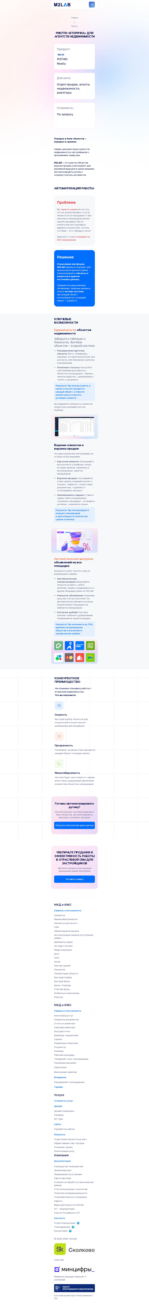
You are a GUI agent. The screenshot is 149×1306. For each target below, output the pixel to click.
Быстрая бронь (62, 981)
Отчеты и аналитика (64, 1023)
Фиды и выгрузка (63, 949)
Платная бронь (62, 989)
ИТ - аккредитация (64, 1208)
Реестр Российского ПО (67, 1212)
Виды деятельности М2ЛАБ (69, 1204)
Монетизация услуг (64, 1151)
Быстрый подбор (63, 977)
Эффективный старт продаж (69, 1143)
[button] (74, 825)
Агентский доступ (63, 1015)
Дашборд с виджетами (66, 1035)
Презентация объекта (66, 973)
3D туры (58, 1118)
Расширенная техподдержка (69, 1082)
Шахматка (59, 915)
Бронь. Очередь (62, 985)
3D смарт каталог (63, 946)
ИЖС (57, 957)
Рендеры (59, 1115)
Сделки (58, 1039)
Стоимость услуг (63, 1100)
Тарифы (58, 1087)
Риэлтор (58, 997)
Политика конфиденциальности (70, 1193)
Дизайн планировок (64, 1111)
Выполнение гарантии (65, 1072)
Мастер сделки (62, 965)
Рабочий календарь (64, 1055)
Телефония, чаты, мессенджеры (71, 1059)
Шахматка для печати (65, 923)
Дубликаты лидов (63, 942)
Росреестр (60, 1047)
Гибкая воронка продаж (66, 931)
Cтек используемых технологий (70, 1189)
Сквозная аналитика (64, 1027)
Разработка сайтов (64, 1129)
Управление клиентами (66, 1043)
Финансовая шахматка (65, 919)
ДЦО (56, 953)
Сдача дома (60, 1067)
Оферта (58, 1201)
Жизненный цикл (62, 1170)
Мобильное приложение (66, 993)
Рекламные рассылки (65, 1062)
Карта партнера (62, 1178)
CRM (56, 927)
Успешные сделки (63, 1147)
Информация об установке (68, 1174)
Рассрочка (59, 969)
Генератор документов (66, 1019)
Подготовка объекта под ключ (70, 1139)
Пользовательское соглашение (70, 1197)
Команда (58, 1051)
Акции (57, 961)
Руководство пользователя (68, 1166)
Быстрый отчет (62, 1031)
